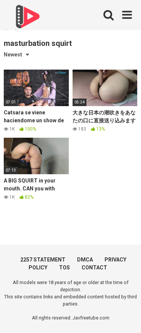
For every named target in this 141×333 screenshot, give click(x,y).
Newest (13, 55)
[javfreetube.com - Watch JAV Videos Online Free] (26, 19)
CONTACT (94, 268)
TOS (64, 268)
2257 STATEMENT (42, 260)
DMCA (85, 260)
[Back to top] (127, 317)
